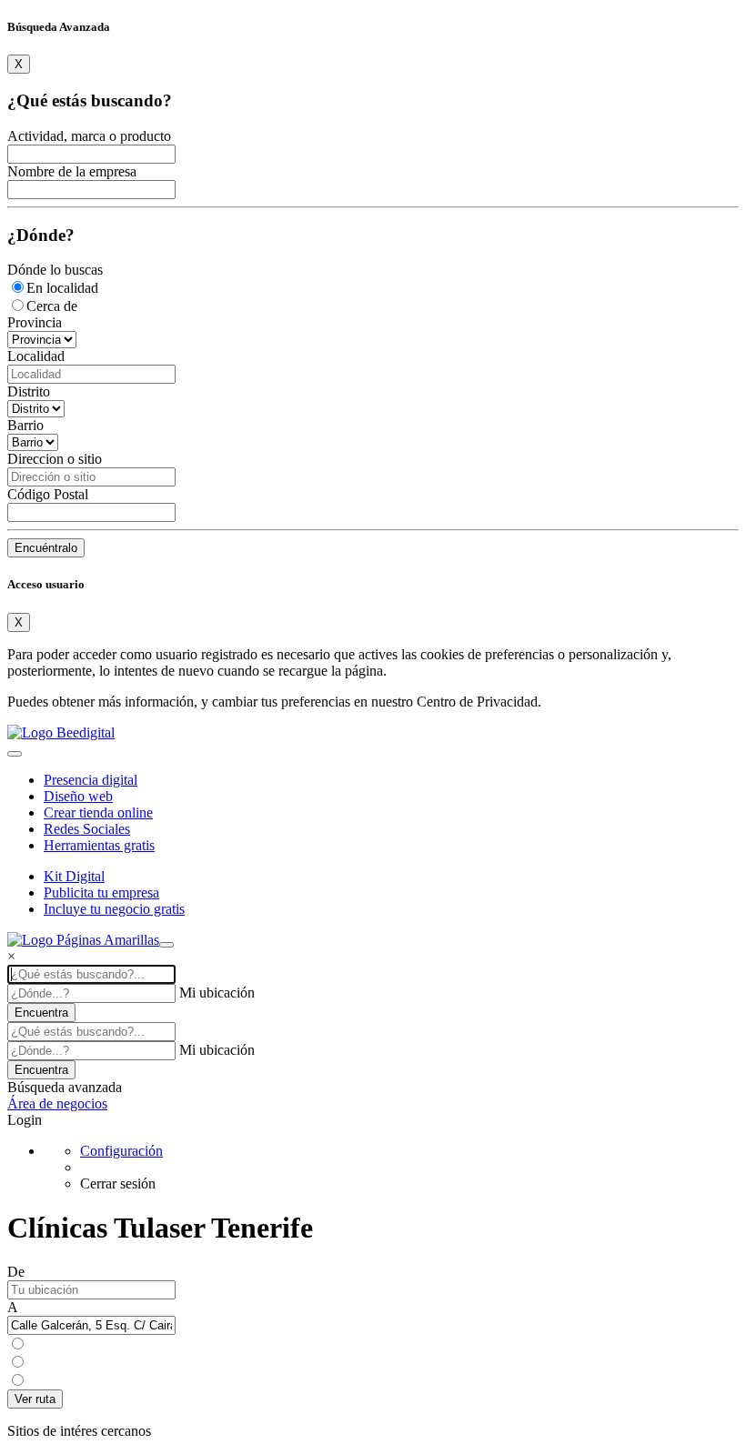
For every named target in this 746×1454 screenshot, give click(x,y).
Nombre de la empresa (71, 171)
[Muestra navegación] (166, 945)
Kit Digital (74, 876)
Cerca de (51, 306)
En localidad (62, 288)
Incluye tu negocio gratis (114, 909)
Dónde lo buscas (55, 269)
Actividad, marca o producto (89, 136)
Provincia (34, 322)
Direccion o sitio (54, 458)
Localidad (36, 356)
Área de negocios (57, 1103)
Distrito (28, 391)
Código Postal (47, 494)
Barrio (25, 425)
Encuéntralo (46, 548)
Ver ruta (35, 1399)
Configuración (121, 1150)
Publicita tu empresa (101, 892)
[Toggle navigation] (14, 754)
